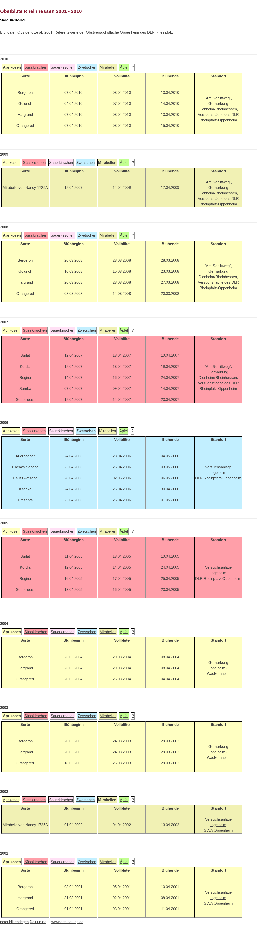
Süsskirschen (35, 67)
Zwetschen (87, 67)
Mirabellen (108, 67)
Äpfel (124, 67)
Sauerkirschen (62, 67)
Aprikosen (11, 163)
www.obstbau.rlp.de (67, 922)
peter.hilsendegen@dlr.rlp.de (23, 922)
